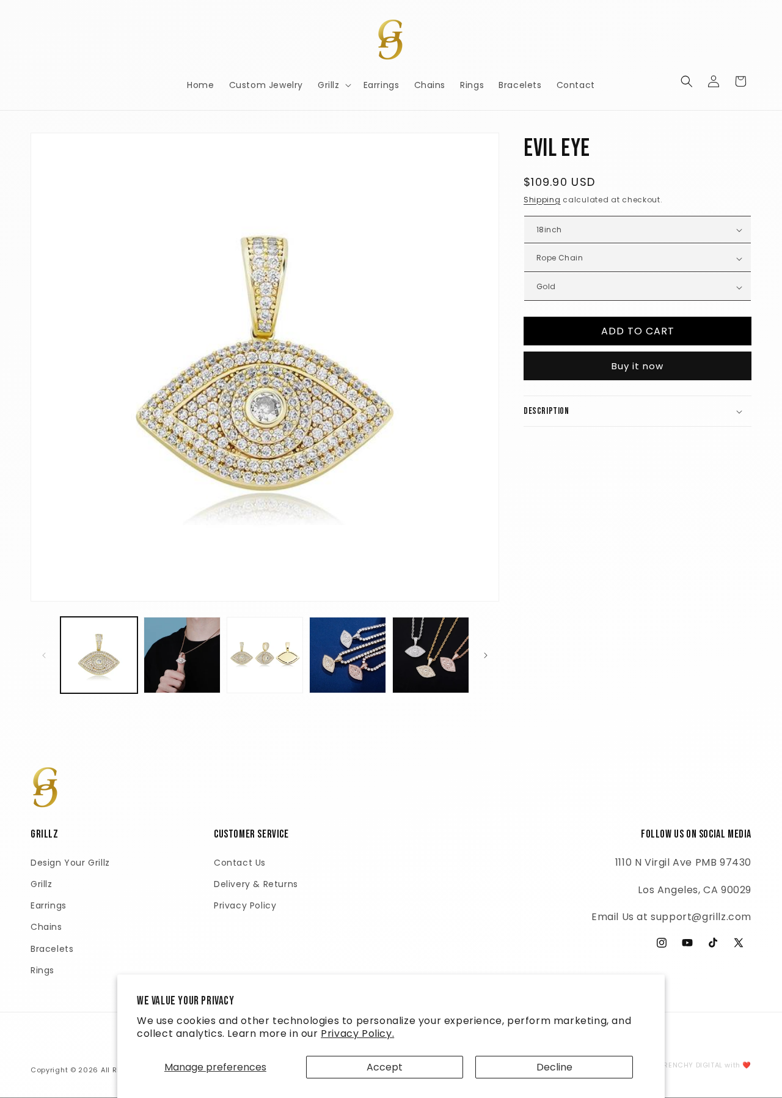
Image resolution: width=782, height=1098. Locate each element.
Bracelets (52, 949)
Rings (42, 970)
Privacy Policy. (357, 1033)
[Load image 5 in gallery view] (430, 655)
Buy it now (637, 365)
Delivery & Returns (256, 884)
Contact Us (240, 863)
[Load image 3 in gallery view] (265, 655)
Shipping (542, 199)
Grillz (42, 884)
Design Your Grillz (70, 863)
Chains (46, 927)
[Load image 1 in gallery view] (98, 655)
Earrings (49, 905)
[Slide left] (44, 655)
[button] (333, 85)
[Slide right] (485, 655)
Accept (385, 1067)
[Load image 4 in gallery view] (347, 655)
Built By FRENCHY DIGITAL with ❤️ (691, 1065)
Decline (554, 1067)
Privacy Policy (245, 905)
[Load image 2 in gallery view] (182, 655)
